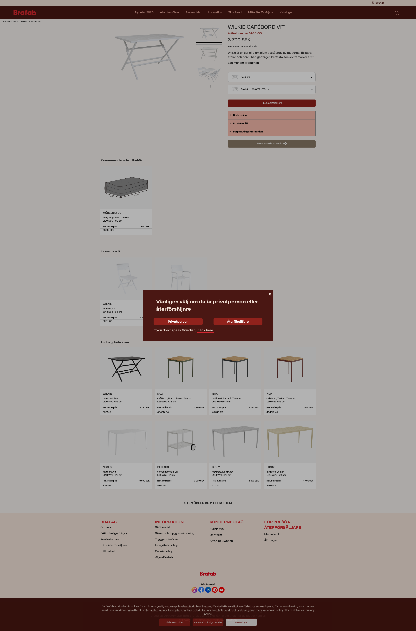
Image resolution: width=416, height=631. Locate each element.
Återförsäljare (238, 321)
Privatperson (178, 321)
